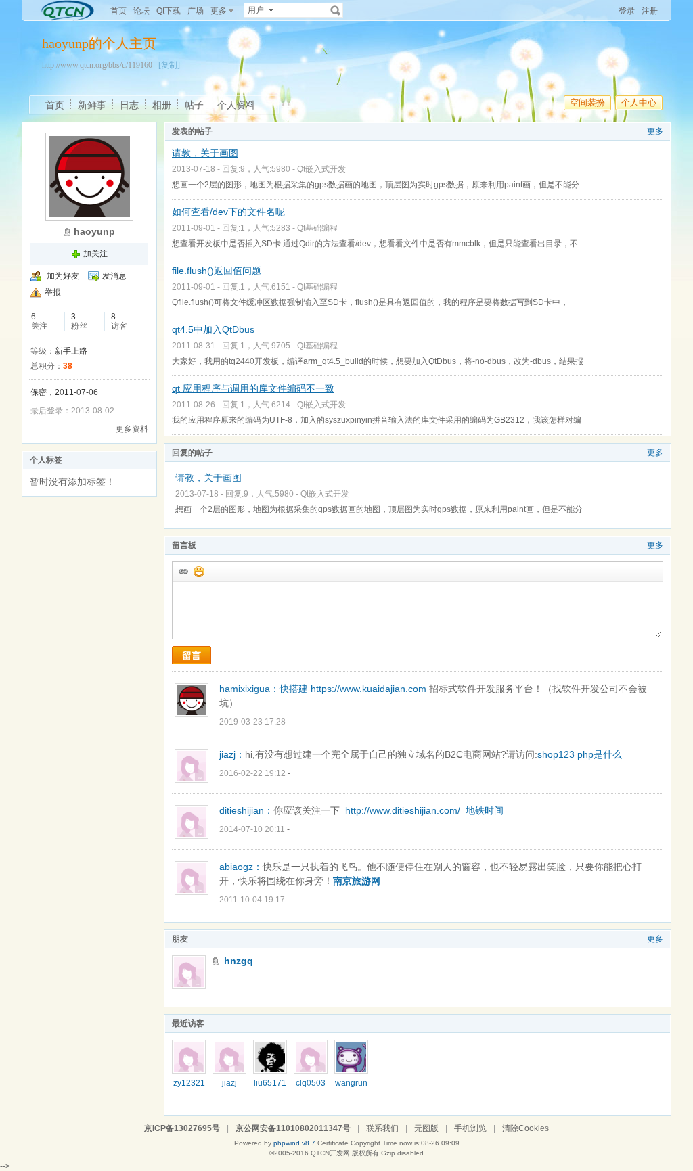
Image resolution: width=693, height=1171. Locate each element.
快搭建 (294, 688)
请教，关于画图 (205, 152)
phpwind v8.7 (294, 1143)
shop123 (556, 754)
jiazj (229, 1083)
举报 (53, 292)
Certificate (333, 1143)
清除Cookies (525, 1128)
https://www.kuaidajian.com (368, 688)
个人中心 (638, 102)
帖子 (194, 104)
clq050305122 (311, 1087)
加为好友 (63, 276)
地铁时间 (485, 810)
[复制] (169, 65)
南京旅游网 (356, 880)
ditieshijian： (246, 810)
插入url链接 (183, 571)
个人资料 (236, 104)
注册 (650, 11)
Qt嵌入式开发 (321, 169)
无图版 (426, 1128)
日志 (129, 104)
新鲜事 (92, 104)
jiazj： (232, 754)
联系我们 (382, 1128)
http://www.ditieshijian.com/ (402, 810)
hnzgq (238, 960)
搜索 (335, 10)
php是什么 (599, 754)
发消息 (114, 276)
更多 (655, 131)
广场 (195, 11)
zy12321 (189, 1083)
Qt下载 (168, 11)
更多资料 (132, 429)
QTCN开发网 (330, 1153)
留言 (191, 655)
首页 (118, 11)
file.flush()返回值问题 (216, 270)
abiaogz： (241, 866)
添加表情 (198, 571)
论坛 (141, 11)
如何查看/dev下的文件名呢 (228, 211)
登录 (627, 11)
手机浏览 (470, 1128)
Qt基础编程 (317, 228)
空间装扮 (587, 102)
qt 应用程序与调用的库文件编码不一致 (253, 388)
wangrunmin (351, 1087)
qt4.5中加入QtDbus (213, 329)
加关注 (95, 253)
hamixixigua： (249, 688)
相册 (161, 104)
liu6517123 (270, 1087)
